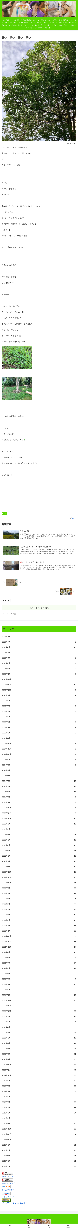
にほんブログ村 (8, 1190)
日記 (5, 513)
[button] (72, 642)
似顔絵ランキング (8, 1183)
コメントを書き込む (39, 607)
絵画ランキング (7, 1177)
